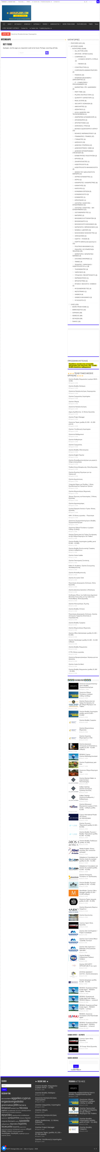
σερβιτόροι (22, 1133)
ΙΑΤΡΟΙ (77, 180)
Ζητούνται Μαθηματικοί (76, 434)
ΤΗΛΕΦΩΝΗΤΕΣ (80, 269)
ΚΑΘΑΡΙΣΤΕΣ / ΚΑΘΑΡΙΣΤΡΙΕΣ (85, 182)
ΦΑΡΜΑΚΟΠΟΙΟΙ (80, 278)
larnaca (22, 1105)
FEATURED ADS (82, 24)
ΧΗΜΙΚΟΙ (78, 294)
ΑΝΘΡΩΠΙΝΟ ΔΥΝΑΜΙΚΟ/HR (84, 117)
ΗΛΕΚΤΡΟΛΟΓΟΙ (80, 164)
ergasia (6, 1101)
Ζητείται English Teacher (76, 455)
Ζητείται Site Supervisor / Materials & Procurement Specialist (87, 948)
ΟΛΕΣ (9, 24)
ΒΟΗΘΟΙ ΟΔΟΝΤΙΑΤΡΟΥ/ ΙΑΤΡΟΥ (86, 129)
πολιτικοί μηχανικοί (17, 1131)
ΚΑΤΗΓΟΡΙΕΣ (76, 48)
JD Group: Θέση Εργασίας (88, 1046)
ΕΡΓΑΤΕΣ (78, 158)
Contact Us (57, 1)
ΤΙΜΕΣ (28, 1)
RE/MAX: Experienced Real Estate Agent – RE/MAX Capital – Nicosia (88, 989)
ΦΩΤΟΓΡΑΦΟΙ (79, 291)
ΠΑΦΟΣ (45, 24)
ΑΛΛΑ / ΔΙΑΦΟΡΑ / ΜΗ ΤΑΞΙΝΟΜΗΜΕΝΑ (81, 113)
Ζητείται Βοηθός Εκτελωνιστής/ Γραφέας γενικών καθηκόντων (82, 549)
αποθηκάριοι (25, 1115)
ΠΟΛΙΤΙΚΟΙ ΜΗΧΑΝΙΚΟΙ (83, 246)
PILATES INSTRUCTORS (83, 95)
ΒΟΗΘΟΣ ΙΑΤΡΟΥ (26, 1110)
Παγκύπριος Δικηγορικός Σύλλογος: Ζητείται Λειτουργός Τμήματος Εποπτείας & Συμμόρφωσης (83, 615)
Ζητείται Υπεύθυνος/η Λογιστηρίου (80, 429)
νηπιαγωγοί (16, 1129)
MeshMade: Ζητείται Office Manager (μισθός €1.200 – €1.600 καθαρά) (88, 892)
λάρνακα (14, 1124)
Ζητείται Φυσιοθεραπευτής (77, 572)
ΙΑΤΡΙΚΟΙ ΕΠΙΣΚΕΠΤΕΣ (82, 177)
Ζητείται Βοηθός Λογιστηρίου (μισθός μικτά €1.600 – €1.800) (88, 713)
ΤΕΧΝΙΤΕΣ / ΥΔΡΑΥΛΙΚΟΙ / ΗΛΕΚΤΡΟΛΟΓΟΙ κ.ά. (82, 265)
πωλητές (15, 1133)
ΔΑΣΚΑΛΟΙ (78, 142)
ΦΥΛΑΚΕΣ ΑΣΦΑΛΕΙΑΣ (15, 1112)
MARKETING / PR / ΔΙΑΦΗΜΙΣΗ (85, 87)
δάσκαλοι (22, 1118)
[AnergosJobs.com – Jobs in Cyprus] (16, 12)
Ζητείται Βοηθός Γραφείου (77, 623)
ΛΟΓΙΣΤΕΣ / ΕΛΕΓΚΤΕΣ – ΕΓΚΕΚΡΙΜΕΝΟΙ (82, 204)
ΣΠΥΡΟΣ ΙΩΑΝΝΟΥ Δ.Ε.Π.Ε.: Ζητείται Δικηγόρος (88, 973)
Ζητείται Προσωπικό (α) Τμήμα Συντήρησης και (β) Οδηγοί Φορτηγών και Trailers (83, 535)
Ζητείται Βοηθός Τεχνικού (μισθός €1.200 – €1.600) (87, 883)
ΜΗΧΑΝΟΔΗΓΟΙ (80, 221)
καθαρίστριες (5, 1124)
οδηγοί (28, 1129)
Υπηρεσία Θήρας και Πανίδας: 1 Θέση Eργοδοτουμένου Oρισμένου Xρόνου (81, 485)
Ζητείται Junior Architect (76, 664)
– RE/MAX (80, 64)
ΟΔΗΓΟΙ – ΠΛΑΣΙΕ (81, 239)
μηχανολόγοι (23, 1127)
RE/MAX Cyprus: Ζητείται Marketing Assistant (88, 755)
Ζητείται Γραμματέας (75, 445)
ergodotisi (17, 1101)
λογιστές (16, 1127)
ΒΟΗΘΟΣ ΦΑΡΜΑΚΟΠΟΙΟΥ (84, 133)
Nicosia (23, 1107)
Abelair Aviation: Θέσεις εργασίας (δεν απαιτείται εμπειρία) (87, 850)
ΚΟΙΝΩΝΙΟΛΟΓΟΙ (81, 194)
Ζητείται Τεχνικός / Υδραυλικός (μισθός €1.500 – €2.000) (88, 825)
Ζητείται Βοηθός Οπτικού (77, 609)
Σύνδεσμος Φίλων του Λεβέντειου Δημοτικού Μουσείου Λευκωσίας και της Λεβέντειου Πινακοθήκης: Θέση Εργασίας (83, 596)
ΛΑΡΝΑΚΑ (36, 24)
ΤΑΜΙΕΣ (77, 261)
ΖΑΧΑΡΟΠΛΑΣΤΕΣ (81, 161)
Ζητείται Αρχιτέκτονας (76, 479)
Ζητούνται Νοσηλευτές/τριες (78, 407)
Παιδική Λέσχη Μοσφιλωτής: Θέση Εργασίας (83, 467)
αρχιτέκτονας (4, 1118)
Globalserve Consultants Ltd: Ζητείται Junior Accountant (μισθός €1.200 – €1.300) (88, 859)
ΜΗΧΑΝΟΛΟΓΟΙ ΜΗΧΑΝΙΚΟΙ (84, 224)
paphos (4, 1110)
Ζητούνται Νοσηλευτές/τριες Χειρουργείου (82, 391)
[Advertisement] (68, 9)
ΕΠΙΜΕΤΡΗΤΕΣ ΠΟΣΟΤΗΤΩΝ (85, 156)
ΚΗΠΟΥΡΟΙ (79, 188)
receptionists (11, 1110)
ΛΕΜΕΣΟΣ (27, 24)
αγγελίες (6, 1114)
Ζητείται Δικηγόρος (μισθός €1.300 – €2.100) (88, 981)
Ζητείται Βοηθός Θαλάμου (77, 386)
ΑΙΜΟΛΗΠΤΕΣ (79, 106)
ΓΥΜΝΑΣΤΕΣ (79, 139)
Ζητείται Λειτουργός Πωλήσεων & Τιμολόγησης (88, 875)
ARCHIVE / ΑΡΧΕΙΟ (81, 54)
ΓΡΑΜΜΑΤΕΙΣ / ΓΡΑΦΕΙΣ (83, 136)
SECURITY (18, 1110)
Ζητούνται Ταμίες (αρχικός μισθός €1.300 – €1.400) (87, 900)
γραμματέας (14, 1117)
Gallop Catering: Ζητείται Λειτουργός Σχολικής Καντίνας (85, 788)
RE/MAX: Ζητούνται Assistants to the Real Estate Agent (88, 1015)
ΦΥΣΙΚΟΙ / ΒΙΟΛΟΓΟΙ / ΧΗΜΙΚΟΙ (85, 284)
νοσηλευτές (23, 1129)
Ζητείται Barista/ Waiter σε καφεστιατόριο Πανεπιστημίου (87, 780)
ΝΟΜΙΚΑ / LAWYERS (82, 230)
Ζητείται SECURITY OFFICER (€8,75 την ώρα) (88, 965)
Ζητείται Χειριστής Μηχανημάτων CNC (86, 737)
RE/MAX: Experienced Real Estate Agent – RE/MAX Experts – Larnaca (88, 1007)
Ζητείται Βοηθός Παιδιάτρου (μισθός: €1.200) (88, 841)
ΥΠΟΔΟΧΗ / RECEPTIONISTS (85, 275)
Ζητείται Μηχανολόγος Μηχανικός (80, 491)
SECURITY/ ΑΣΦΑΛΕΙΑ (82, 103)
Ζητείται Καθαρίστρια (75, 439)
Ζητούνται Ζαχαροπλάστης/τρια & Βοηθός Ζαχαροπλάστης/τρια (82, 521)
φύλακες (9, 1135)
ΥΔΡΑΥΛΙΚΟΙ (79, 272)
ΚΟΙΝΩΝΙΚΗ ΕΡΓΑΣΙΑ (82, 191)
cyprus (26, 1098)
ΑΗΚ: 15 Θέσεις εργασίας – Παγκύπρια (81, 515)
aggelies (16, 1098)
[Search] (98, 1)
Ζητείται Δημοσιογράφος (76, 503)
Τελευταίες (21, 1)
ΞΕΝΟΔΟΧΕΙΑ (79, 236)
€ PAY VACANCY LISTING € (11, 28)
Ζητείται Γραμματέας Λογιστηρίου (21, 34)
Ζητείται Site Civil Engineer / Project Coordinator (88, 931)
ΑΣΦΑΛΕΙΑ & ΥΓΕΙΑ (81, 126)
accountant (6, 1098)
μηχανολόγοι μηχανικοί (6, 1129)
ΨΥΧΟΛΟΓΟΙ (79, 300)
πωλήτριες (6, 1133)
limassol (6, 1108)
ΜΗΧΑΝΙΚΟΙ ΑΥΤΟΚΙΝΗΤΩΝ (84, 218)
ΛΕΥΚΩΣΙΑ (17, 24)
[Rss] (85, 2)
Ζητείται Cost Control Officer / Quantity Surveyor (88, 939)
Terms (96, 24)
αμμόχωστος (16, 1115)
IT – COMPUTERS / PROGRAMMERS (80, 83)
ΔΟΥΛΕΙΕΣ (74, 46)
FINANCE (78, 75)
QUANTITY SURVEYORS (83, 98)
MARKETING (15, 1108)
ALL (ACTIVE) (79, 51)
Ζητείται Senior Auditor (76, 555)
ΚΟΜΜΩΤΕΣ (79, 197)
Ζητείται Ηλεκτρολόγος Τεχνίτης (79, 604)
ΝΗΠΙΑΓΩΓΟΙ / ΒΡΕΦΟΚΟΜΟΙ (85, 227)
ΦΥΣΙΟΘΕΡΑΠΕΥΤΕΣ (82, 288)
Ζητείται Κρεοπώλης (85, 915)
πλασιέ (9, 1131)
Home (4, 24)
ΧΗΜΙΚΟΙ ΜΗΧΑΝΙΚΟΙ (82, 297)
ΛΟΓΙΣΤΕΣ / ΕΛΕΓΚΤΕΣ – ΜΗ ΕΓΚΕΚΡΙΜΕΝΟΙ (83, 208)
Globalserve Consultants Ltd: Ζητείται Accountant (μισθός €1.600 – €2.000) (88, 867)
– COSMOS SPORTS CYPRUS (87, 59)
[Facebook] (86, 2)
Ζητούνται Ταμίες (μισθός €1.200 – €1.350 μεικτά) (48, 1133)
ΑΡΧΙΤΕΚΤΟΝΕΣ (80, 123)
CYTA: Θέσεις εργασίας (76, 652)
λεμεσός (22, 1123)
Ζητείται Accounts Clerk (76, 578)
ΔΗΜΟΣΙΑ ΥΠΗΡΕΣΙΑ (82, 145)
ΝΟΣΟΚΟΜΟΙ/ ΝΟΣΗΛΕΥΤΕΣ (85, 233)
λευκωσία (6, 1126)
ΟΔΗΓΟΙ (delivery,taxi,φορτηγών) (85, 242)
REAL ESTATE (79, 100)
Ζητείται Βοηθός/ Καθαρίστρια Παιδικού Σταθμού (86, 957)
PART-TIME (78, 92)
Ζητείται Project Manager (77, 417)
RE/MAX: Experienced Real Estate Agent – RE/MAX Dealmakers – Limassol (88, 1024)
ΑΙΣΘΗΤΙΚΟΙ (79, 109)
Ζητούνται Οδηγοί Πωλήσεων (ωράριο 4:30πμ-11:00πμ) (85, 694)
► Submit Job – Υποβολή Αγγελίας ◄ (42, 1)
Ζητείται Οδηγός (74, 401)
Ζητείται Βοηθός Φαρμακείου (78, 647)
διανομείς (11, 1121)
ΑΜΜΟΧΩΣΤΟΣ (54, 24)
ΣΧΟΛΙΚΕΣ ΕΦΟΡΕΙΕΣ (82, 259)
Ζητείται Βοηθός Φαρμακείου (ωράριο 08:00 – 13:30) (46, 1087)
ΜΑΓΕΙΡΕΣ (78, 215)
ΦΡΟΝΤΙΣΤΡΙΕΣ (80, 281)
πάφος (4, 1131)
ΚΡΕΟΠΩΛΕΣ (79, 200)
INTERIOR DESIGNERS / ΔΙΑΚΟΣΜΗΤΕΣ (82, 78)
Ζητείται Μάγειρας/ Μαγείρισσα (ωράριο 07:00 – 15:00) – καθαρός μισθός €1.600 (88, 806)
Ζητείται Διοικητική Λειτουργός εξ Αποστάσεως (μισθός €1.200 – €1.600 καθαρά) (88, 746)
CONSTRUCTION (81, 67)
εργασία (24, 1120)
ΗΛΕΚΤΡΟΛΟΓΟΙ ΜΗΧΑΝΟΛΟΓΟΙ (86, 167)
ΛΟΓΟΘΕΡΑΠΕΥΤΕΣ (82, 212)
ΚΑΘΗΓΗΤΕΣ (79, 185)
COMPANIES (79, 57)
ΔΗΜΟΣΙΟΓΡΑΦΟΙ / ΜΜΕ (83, 148)
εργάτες (17, 1121)
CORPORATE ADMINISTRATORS (86, 70)
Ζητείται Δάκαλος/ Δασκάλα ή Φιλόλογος (82, 590)
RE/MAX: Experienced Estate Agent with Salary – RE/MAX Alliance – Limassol (88, 998)
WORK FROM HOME (69, 24)
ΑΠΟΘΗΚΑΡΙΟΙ (80, 120)
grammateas (7, 1105)
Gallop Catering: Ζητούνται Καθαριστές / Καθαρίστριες (86, 797)
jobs (16, 1104)
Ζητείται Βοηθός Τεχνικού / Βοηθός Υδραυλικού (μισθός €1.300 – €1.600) (88, 833)
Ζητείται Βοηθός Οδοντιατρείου (78, 450)
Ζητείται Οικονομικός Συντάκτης (79, 560)
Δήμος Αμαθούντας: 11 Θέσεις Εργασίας (82, 412)
